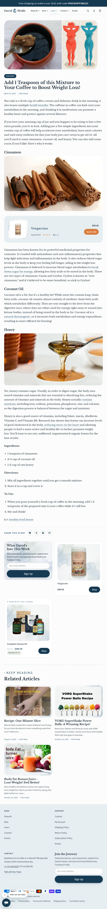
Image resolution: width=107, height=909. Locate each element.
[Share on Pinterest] (43, 532)
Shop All (34, 10)
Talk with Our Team (12, 871)
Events (75, 10)
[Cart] (100, 11)
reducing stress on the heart (62, 424)
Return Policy (61, 832)
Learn (53, 10)
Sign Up (28, 573)
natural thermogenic (17, 316)
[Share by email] (49, 532)
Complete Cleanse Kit (17, 643)
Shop (94, 589)
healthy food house (21, 519)
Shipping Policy (62, 827)
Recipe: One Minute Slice (22, 721)
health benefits (39, 105)
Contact (58, 816)
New (44, 10)
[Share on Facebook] (29, 532)
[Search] (88, 11)
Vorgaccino (39, 228)
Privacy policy (24, 901)
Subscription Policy (63, 838)
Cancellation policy (77, 901)
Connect (63, 10)
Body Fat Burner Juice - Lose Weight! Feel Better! (22, 780)
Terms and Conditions (41, 901)
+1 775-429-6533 (11, 866)
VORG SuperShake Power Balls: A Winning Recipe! (73, 722)
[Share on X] (36, 532)
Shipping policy (60, 901)
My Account (60, 821)
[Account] (94, 11)
